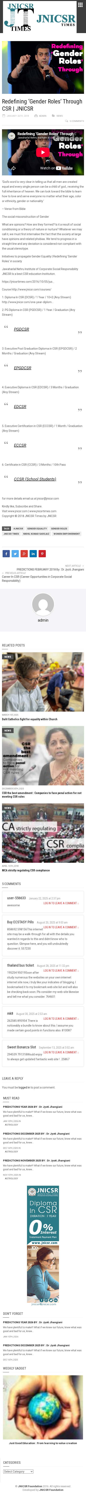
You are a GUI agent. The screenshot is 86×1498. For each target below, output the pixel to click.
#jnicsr (18, 528)
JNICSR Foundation (30, 1486)
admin (42, 116)
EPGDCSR (22, 367)
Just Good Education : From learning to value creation (43, 1443)
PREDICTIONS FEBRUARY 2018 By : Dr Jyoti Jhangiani (50, 569)
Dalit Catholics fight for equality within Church (29, 719)
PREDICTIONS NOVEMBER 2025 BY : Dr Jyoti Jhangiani (36, 1160)
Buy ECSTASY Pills (20, 922)
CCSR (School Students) (35, 479)
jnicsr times (11, 534)
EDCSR (20, 406)
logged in (24, 1087)
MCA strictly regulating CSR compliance (26, 870)
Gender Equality (37, 528)
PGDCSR (21, 329)
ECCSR (20, 445)
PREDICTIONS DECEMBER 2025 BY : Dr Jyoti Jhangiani (36, 1133)
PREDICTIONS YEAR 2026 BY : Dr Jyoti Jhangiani (32, 1106)
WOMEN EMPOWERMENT (67, 534)
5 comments (77, 121)
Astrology (11, 1125)
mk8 (10, 1013)
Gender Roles (59, 528)
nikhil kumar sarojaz (36, 534)
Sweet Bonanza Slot (21, 1047)
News (60, 116)
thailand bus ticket (20, 965)
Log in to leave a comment (61, 903)
